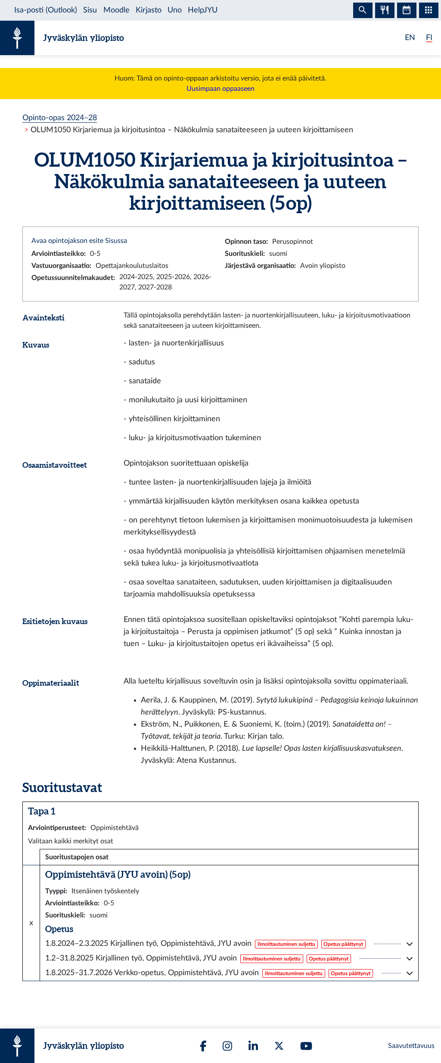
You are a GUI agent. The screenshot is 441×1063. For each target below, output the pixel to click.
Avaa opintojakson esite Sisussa (79, 240)
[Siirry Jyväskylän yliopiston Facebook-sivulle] (203, 1046)
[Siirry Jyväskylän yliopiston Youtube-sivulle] (306, 1046)
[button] (229, 944)
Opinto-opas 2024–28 (59, 117)
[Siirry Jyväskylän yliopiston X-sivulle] (279, 1046)
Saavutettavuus (411, 1045)
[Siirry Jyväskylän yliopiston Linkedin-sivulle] (253, 1046)
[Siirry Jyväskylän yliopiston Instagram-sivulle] (227, 1046)
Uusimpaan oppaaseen (220, 88)
